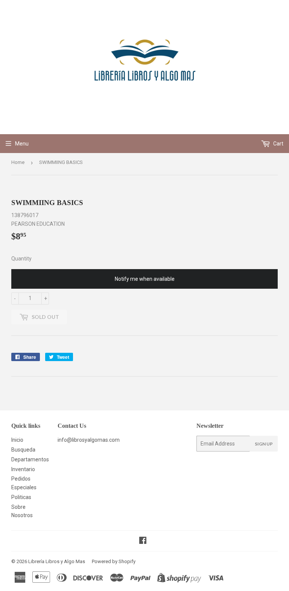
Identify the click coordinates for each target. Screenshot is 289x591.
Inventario (23, 469)
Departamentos (30, 459)
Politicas (21, 497)
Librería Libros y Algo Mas (56, 561)
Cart (277, 144)
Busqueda (23, 450)
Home (17, 162)
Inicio (17, 440)
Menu (22, 144)
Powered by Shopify (113, 561)
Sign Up (264, 444)
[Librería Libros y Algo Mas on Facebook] (143, 541)
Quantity (21, 259)
